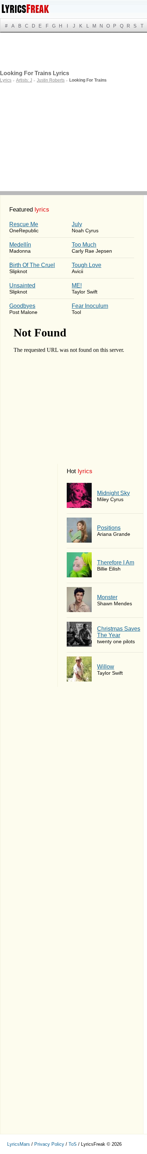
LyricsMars (18, 1144)
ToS (73, 1144)
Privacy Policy (49, 1144)
